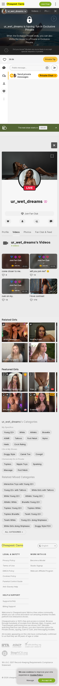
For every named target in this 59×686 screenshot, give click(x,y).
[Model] (54, 145)
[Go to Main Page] (18, 4)
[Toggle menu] (3, 4)
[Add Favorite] (5, 59)
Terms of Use (9, 566)
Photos (50, 11)
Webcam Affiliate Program (41, 571)
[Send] (54, 68)
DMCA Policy (8, 571)
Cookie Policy (36, 675)
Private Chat (46, 75)
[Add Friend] (36, 221)
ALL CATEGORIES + (14, 532)
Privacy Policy (9, 560)
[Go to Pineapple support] (5, 653)
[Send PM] (51, 221)
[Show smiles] (47, 68)
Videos (36, 11)
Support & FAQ (9, 601)
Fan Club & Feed (43, 232)
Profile (5, 232)
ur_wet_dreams (11, 421)
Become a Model (37, 560)
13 (35, 275)
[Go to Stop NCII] (19, 653)
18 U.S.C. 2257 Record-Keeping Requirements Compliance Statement (27, 663)
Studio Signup (36, 566)
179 (35, 300)
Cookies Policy (9, 576)
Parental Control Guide (12, 581)
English (45, 546)
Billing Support (9, 606)
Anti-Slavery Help (10, 587)
